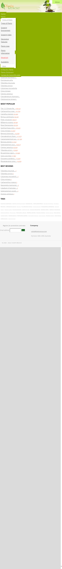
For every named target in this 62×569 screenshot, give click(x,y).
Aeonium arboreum (42, 215)
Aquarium (4, 57)
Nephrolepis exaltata (22, 215)
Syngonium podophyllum (6, 203)
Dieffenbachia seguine (11, 206)
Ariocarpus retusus (50, 215)
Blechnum (3, 206)
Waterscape (19, 206)
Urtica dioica (56, 203)
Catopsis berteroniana (11, 218)
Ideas (4, 66)
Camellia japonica (12, 215)
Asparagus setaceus (40, 212)
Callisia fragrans (57, 215)
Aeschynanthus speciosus (33, 215)
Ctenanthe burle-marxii (36, 206)
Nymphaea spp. (28, 203)
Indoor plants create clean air (48, 203)
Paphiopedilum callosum (21, 212)
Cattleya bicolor (4, 218)
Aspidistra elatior (44, 209)
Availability (5, 62)
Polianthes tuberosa (49, 212)
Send (23, 230)
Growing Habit (6, 35)
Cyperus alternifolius (38, 203)
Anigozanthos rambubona (47, 206)
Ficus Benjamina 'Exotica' (26, 206)
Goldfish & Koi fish (25, 209)
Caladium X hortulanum (54, 209)
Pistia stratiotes (57, 212)
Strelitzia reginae (4, 215)
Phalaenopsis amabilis (8, 209)
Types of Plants (7, 20)
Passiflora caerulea (31, 212)
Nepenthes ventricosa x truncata (18, 203)
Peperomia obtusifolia (16, 209)
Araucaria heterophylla (35, 209)
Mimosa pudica (12, 212)
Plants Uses (5, 46)
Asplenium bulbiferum (5, 212)
